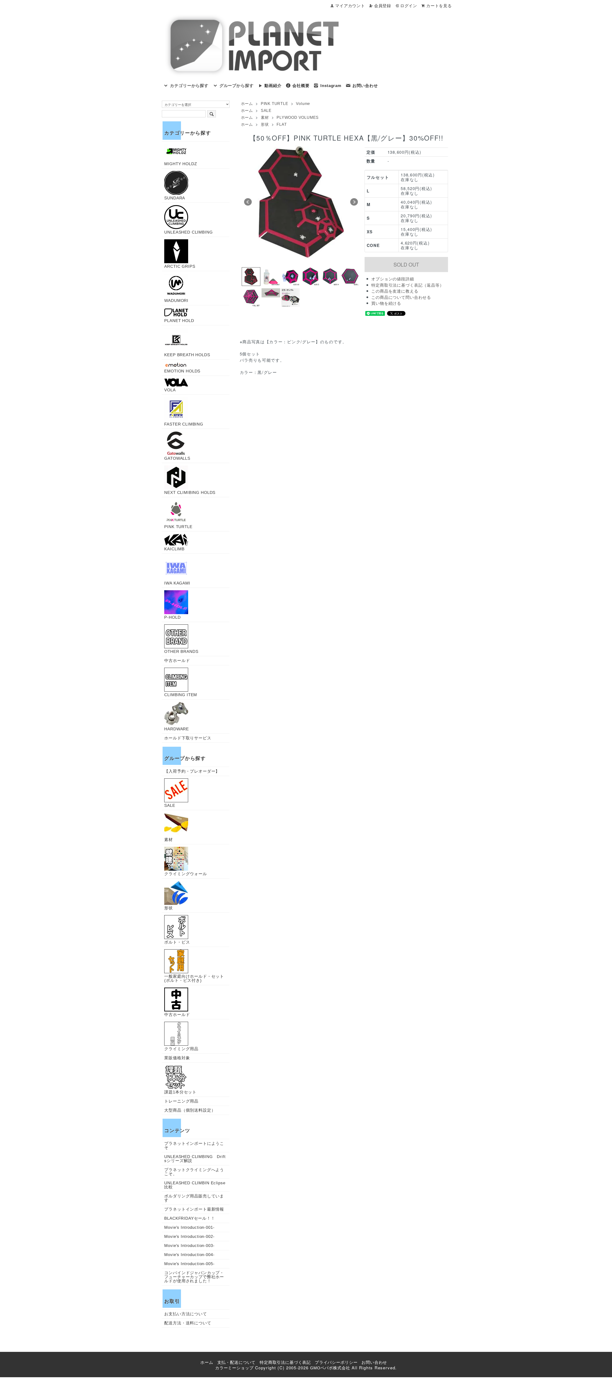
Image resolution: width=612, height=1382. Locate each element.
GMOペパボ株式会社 (330, 1368)
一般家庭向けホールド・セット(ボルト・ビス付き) (194, 978)
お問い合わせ (365, 85)
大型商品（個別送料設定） (189, 1110)
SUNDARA (174, 198)
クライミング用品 (181, 1049)
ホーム (247, 104)
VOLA (169, 390)
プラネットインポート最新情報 (194, 1209)
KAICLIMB (174, 549)
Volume (303, 104)
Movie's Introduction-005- (189, 1264)
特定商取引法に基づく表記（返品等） (407, 285)
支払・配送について (236, 1362)
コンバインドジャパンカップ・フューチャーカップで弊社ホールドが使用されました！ (194, 1277)
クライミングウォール (185, 874)
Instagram (330, 85)
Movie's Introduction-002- (189, 1237)
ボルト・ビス (177, 942)
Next (354, 202)
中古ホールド (177, 661)
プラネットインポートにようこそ (194, 1146)
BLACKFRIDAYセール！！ (189, 1218)
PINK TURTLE (274, 104)
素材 (265, 117)
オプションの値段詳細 (392, 279)
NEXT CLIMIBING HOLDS (189, 492)
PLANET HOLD (179, 320)
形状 (265, 124)
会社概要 (300, 85)
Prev (248, 202)
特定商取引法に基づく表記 (285, 1362)
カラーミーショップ (234, 1368)
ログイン (408, 6)
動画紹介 (272, 85)
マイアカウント (350, 6)
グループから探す (236, 85)
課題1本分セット (180, 1092)
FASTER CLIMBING (183, 424)
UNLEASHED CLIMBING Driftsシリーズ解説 (194, 1159)
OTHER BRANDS (181, 651)
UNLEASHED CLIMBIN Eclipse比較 (194, 1185)
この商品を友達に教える (394, 291)
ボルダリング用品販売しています (194, 1198)
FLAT (282, 124)
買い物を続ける (386, 303)
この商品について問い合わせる (401, 297)
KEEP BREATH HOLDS (187, 355)
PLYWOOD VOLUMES (298, 117)
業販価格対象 (177, 1058)
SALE (266, 111)
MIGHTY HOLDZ (180, 164)
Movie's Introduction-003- (189, 1246)
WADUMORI (176, 300)
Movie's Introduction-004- (189, 1255)
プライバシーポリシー (336, 1362)
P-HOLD (172, 617)
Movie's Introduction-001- (189, 1227)
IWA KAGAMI (177, 583)
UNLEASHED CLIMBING (188, 232)
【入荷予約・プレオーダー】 (192, 771)
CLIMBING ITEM (180, 695)
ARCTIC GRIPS (179, 266)
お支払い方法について (185, 1314)
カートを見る (439, 6)
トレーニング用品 (181, 1101)
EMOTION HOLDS (182, 371)
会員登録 (382, 6)
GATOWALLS (177, 458)
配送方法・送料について (187, 1323)
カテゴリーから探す (189, 85)
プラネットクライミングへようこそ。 (194, 1172)
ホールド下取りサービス (187, 738)
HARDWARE (176, 729)
